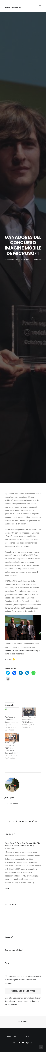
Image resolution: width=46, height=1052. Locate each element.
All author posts (13, 804)
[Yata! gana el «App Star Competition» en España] (12, 712)
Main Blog (23, 1022)
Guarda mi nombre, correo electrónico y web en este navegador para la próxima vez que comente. (23, 979)
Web (7, 963)
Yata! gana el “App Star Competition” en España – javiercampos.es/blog (23, 844)
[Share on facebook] (9, 821)
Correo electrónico (14, 950)
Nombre (9, 937)
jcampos (37, 259)
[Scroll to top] (41, 1047)
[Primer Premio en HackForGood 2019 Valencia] (29, 712)
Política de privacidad (32, 1037)
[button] (40, 6)
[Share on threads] (16, 821)
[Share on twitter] (13, 821)
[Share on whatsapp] (26, 821)
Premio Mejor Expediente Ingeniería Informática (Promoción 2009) (12, 748)
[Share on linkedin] (23, 821)
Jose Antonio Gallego (28, 650)
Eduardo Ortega (11, 650)
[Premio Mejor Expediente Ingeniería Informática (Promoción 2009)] (12, 737)
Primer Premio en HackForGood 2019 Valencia (29, 719)
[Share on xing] (32, 821)
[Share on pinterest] (19, 821)
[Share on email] (36, 821)
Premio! (26, 259)
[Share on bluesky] (29, 821)
